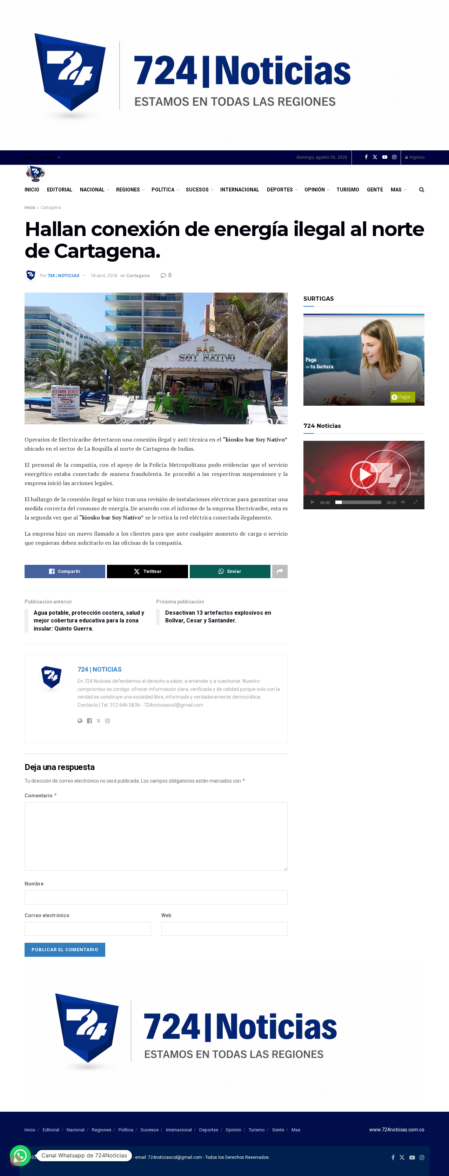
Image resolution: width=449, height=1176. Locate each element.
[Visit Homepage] (35, 174)
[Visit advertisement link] (224, 75)
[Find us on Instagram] (394, 157)
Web (166, 915)
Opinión (314, 189)
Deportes (280, 189)
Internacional (239, 189)
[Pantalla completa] (415, 502)
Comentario (41, 795)
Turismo (347, 189)
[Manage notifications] (15, 1160)
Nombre (34, 884)
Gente (375, 189)
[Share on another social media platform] (280, 571)
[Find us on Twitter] (375, 157)
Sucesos (197, 189)
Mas (396, 189)
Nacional (92, 189)
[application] (363, 475)
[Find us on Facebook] (366, 157)
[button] (364, 475)
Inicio (30, 157)
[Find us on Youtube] (384, 157)
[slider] (358, 502)
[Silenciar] (403, 502)
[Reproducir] (312, 502)
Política (163, 189)
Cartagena (51, 207)
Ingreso (416, 157)
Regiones (128, 189)
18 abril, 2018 (104, 275)
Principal (47, 157)
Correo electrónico (47, 915)
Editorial (59, 189)
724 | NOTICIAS (63, 275)
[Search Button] (421, 190)
